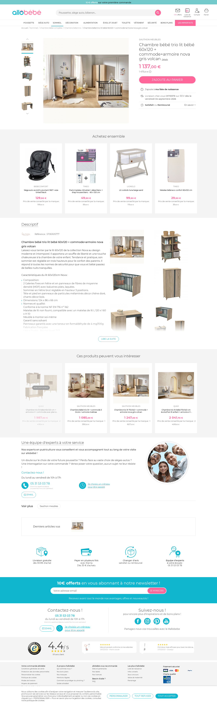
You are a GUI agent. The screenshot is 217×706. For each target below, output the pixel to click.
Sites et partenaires (99, 669)
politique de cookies (35, 700)
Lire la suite (108, 339)
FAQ (93, 681)
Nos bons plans (62, 672)
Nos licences (97, 675)
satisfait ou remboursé (130, 561)
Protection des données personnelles (35, 672)
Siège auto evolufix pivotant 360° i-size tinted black (41, 191)
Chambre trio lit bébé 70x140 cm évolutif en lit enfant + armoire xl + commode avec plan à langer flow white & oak (176, 413)
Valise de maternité (135, 678)
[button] (150, 71)
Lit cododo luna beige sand (131, 190)
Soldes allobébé (63, 683)
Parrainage (132, 681)
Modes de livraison (28, 681)
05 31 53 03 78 (175, 565)
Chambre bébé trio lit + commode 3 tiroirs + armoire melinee (86, 411)
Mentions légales (63, 678)
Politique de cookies (29, 678)
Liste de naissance (135, 669)
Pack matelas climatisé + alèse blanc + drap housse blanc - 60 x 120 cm (86, 191)
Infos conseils (133, 672)
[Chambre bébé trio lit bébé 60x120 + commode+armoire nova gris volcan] (77, 526)
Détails (165, 59)
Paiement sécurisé (171, 666)
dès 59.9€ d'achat (42, 561)
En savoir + (190, 105)
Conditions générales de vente (32, 669)
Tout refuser (143, 696)
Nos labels (96, 672)
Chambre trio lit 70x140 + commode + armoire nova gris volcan (131, 411)
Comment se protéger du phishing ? (71, 681)
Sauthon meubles (150, 39)
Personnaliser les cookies (30, 675)
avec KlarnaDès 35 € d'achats (86, 563)
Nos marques (62, 675)
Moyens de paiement (29, 683)
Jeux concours (133, 675)
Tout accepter (167, 696)
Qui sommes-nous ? (64, 669)
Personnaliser (119, 696)
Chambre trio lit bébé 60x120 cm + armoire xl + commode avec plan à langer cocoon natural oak (41, 412)
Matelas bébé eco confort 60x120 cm (176, 190)
